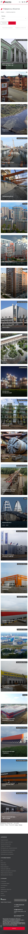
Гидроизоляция (4, 840)
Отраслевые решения (7, 27)
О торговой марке (5, 883)
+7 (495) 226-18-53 (19, 904)
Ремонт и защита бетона (6, 842)
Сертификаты (4, 885)
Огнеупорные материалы (7, 852)
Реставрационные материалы (8, 850)
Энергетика (3, 864)
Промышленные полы (6, 844)
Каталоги (3, 887)
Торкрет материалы (5, 846)
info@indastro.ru (18, 909)
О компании (3, 881)
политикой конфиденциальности (18, 922)
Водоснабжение (4, 866)
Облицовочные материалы (7, 854)
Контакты (3, 895)
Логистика (3, 862)
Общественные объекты (7, 872)
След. (16, 825)
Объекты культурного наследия (8, 870)
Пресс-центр (4, 891)
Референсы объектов (20, 27)
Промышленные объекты (7, 874)
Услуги (2, 893)
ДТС (2, 860)
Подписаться (25, 900)
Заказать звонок (16, 906)
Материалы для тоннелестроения (9, 848)
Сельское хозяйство (5, 868)
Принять (14, 928)
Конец (20, 825)
